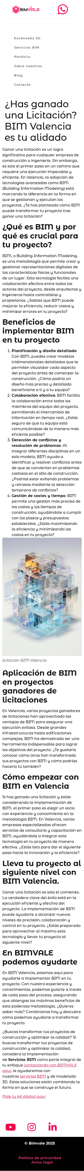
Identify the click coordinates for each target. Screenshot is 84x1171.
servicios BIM (33, 1076)
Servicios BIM (26, 47)
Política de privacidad (39, 1158)
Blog (18, 75)
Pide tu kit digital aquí (24, 1096)
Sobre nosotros (28, 66)
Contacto (22, 84)
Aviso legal (42, 1162)
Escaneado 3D (27, 38)
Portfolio (22, 57)
